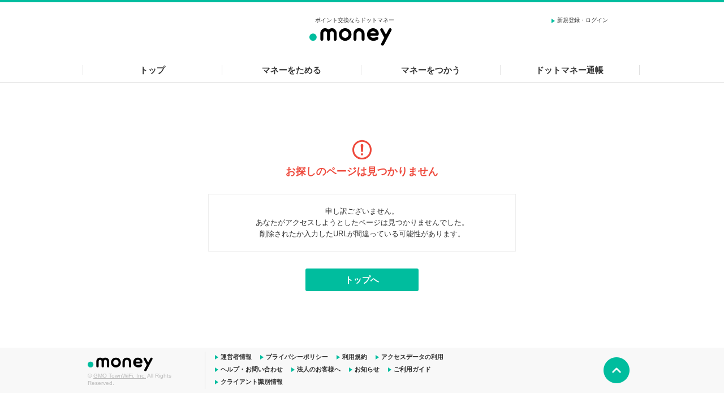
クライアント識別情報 (252, 381)
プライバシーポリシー (297, 356)
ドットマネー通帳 (570, 70)
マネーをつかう (430, 70)
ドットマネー (122, 362)
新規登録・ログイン (582, 20)
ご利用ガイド (412, 369)
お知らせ (367, 369)
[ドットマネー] (354, 35)
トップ (152, 70)
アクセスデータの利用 (412, 356)
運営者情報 (236, 356)
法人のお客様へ (319, 369)
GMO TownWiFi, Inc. (119, 376)
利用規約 (354, 356)
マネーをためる (291, 70)
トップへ (362, 279)
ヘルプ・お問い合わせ (252, 369)
